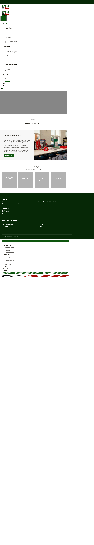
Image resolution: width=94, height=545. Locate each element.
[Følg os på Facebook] (2, 1)
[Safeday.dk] (5, 15)
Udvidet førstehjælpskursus (12, 41)
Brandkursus (6, 46)
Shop (7, 81)
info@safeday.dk (23, 2)
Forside (4, 23)
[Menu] (3, 18)
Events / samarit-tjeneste (9, 65)
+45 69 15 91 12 (5, 2)
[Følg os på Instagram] (4, 1)
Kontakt (5, 79)
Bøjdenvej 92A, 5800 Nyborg (14, 2)
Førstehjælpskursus (7, 28)
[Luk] (35, 241)
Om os (4, 74)
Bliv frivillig (9, 69)
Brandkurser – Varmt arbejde (12, 51)
